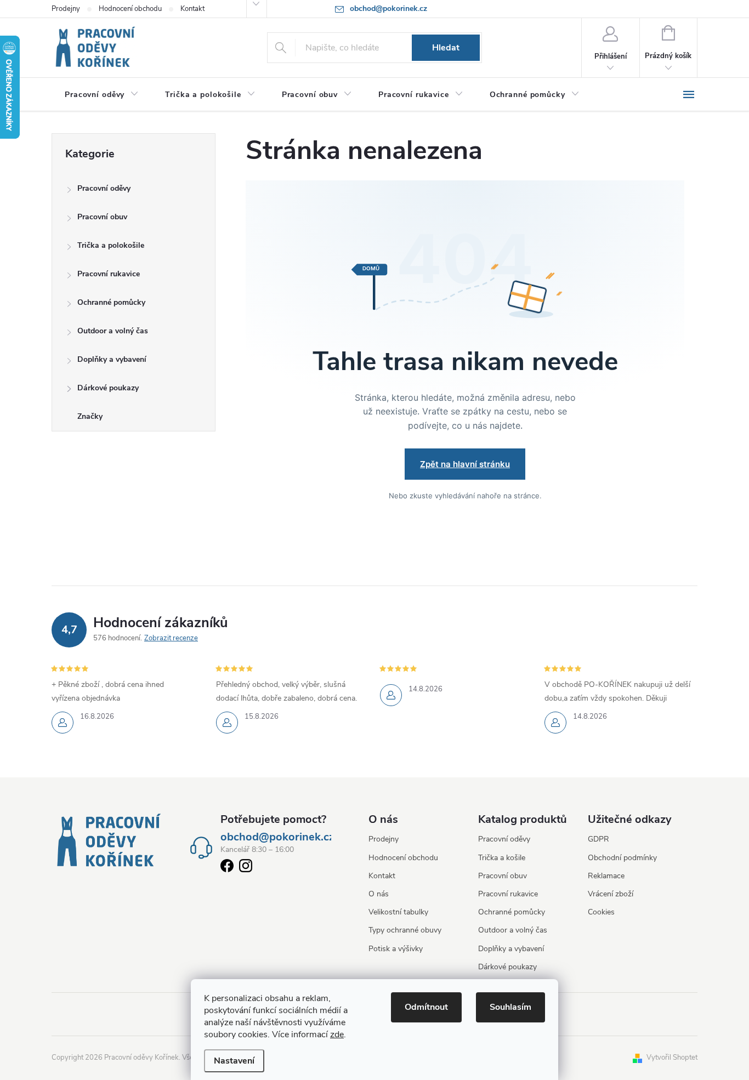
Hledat (445, 48)
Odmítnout (426, 1007)
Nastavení (234, 1061)
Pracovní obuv (102, 217)
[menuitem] (102, 95)
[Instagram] (245, 868)
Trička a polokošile (110, 245)
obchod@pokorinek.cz (277, 837)
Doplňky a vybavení (111, 359)
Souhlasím (510, 1007)
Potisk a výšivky (395, 948)
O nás (378, 894)
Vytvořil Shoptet (671, 1057)
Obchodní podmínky (622, 857)
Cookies (601, 912)
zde (337, 1034)
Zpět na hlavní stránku (465, 464)
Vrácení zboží (610, 894)
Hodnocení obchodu (130, 9)
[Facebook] (227, 868)
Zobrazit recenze (171, 638)
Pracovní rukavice (108, 274)
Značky (90, 416)
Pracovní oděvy (103, 188)
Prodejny (66, 9)
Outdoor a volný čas (112, 331)
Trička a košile (501, 857)
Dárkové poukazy (108, 388)
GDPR (598, 839)
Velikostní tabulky (398, 912)
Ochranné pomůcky (111, 302)
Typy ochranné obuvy (404, 930)
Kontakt (192, 9)
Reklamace (606, 876)
